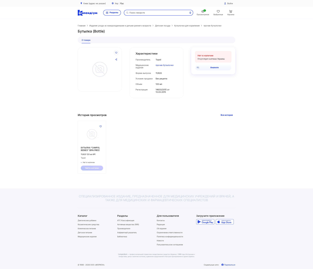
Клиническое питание (87, 228)
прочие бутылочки (164, 65)
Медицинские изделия (87, 237)
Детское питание (85, 232)
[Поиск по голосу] (190, 12)
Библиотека (122, 237)
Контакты (161, 220)
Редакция (161, 224)
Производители (123, 228)
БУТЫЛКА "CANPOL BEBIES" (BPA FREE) (90, 148)
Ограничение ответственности (169, 232)
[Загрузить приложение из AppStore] (225, 222)
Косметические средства (88, 224)
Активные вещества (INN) (128, 224)
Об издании (161, 228)
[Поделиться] (116, 59)
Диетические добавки (87, 220)
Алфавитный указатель (127, 232)
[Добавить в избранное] (116, 52)
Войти (230, 3)
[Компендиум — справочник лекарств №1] (87, 13)
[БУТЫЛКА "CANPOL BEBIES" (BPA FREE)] (92, 134)
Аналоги (214, 67)
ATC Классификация (125, 220)
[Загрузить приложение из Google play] (205, 222)
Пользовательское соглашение (170, 245)
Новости (160, 241)
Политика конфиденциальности (170, 237)
